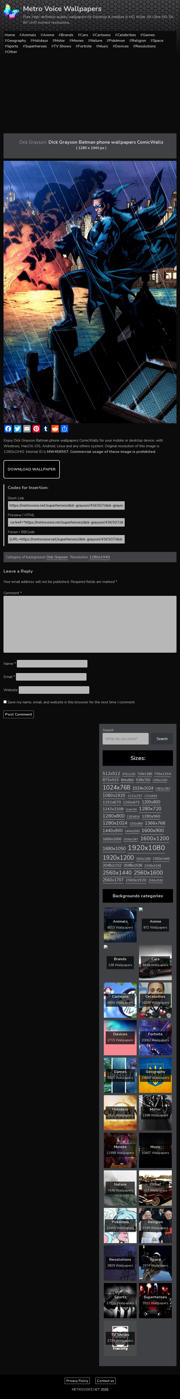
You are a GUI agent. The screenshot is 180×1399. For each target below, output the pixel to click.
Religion (139, 40)
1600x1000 (112, 839)
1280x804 (133, 816)
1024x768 (116, 787)
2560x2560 (155, 880)
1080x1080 (162, 788)
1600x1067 (131, 839)
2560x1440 (117, 872)
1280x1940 (99, 557)
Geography (16, 40)
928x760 (143, 780)
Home (10, 35)
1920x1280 (143, 859)
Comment (13, 593)
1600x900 (153, 830)
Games (149, 35)
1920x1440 (161, 858)
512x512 (111, 773)
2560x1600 (148, 872)
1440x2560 (132, 831)
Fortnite (85, 46)
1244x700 (131, 809)
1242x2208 (113, 809)
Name (10, 663)
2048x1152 (112, 865)
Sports (12, 46)
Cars (84, 35)
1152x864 (150, 796)
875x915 (111, 779)
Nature (96, 40)
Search (108, 730)
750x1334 (162, 774)
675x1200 (128, 774)
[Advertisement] (90, 94)
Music (103, 46)
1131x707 (135, 796)
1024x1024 (142, 788)
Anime (48, 35)
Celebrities (126, 35)
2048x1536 (133, 865)
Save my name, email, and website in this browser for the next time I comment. (71, 702)
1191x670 (112, 802)
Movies (78, 40)
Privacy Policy (77, 1381)
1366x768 (155, 823)
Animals (29, 35)
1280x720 (150, 808)
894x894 (127, 780)
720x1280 (144, 774)
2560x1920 (136, 880)
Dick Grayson (57, 557)
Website (11, 690)
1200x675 (131, 802)
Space (158, 40)
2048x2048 (152, 865)
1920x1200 (118, 858)
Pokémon (117, 40)
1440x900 (113, 830)
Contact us (105, 1381)
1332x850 (136, 823)
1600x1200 (154, 838)
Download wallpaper (32, 469)
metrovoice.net (86, 1389)
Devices (122, 46)
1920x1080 (146, 847)
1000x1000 (160, 780)
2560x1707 (113, 880)
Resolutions (145, 46)
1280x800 (114, 816)
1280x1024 (115, 823)
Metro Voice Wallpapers (62, 9)
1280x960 (151, 816)
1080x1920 (114, 795)
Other (12, 51)
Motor (60, 40)
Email (9, 676)
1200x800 (151, 802)
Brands (67, 35)
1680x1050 (114, 849)
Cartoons (103, 35)
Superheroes (36, 46)
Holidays (40, 40)
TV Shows (62, 46)
